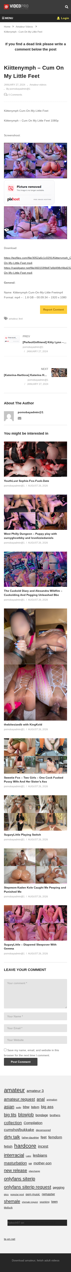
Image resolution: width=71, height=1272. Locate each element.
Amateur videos (38, 84)
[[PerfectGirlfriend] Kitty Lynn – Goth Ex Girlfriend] (35, 343)
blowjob (26, 1114)
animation (52, 1099)
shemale (12, 1201)
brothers (55, 1115)
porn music (33, 1194)
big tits (10, 1114)
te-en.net (9, 1239)
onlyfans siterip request (27, 1187)
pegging (58, 1187)
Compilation (33, 1123)
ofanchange (34, 1171)
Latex (28, 1156)
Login (64, 18)
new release (15, 1170)
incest (43, 1146)
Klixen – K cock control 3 (40, 1222)
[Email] (19, 418)
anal (41, 1099)
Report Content (53, 309)
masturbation (15, 1163)
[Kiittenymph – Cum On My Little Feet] (35, 459)
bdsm (35, 1107)
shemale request (30, 1202)
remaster (48, 1194)
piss (6, 1194)
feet (21, 318)
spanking (45, 1202)
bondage (42, 1115)
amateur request (19, 1099)
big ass (47, 1107)
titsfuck (8, 1207)
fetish (8, 1146)
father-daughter (30, 1137)
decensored (43, 1130)
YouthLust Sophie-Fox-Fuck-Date (26, 480)
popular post (17, 1194)
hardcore (25, 1146)
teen (54, 1202)
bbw (26, 1107)
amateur (13, 318)
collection (13, 1122)
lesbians (40, 1155)
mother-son (42, 1163)
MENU (9, 18)
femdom (55, 1137)
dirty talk (12, 1137)
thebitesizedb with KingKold (23, 724)
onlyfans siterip (19, 1178)
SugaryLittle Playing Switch (22, 834)
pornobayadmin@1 (30, 412)
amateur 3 (35, 1091)
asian (9, 1106)
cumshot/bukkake (19, 1130)
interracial (14, 1155)
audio (18, 1107)
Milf (30, 1163)
